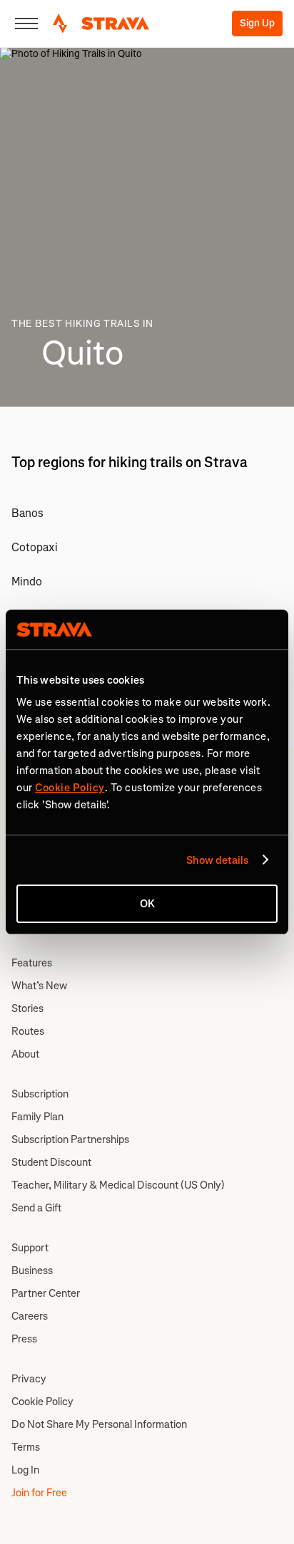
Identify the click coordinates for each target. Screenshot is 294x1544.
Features (31, 963)
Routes (27, 1031)
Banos (27, 513)
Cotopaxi (34, 547)
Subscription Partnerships (70, 1139)
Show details (217, 860)
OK (147, 904)
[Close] (26, 23)
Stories (27, 1008)
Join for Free (39, 1493)
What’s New (39, 986)
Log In (25, 1470)
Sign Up (257, 23)
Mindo (26, 581)
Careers (29, 1316)
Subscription (40, 1094)
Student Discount (51, 1162)
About (25, 1054)
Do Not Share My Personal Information (99, 1424)
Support (30, 1248)
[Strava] (101, 23)
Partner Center (45, 1293)
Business (32, 1270)
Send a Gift (36, 1208)
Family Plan (37, 1117)
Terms (25, 1447)
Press (24, 1339)
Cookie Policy (42, 1401)
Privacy (28, 1379)
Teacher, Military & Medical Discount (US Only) (118, 1185)
